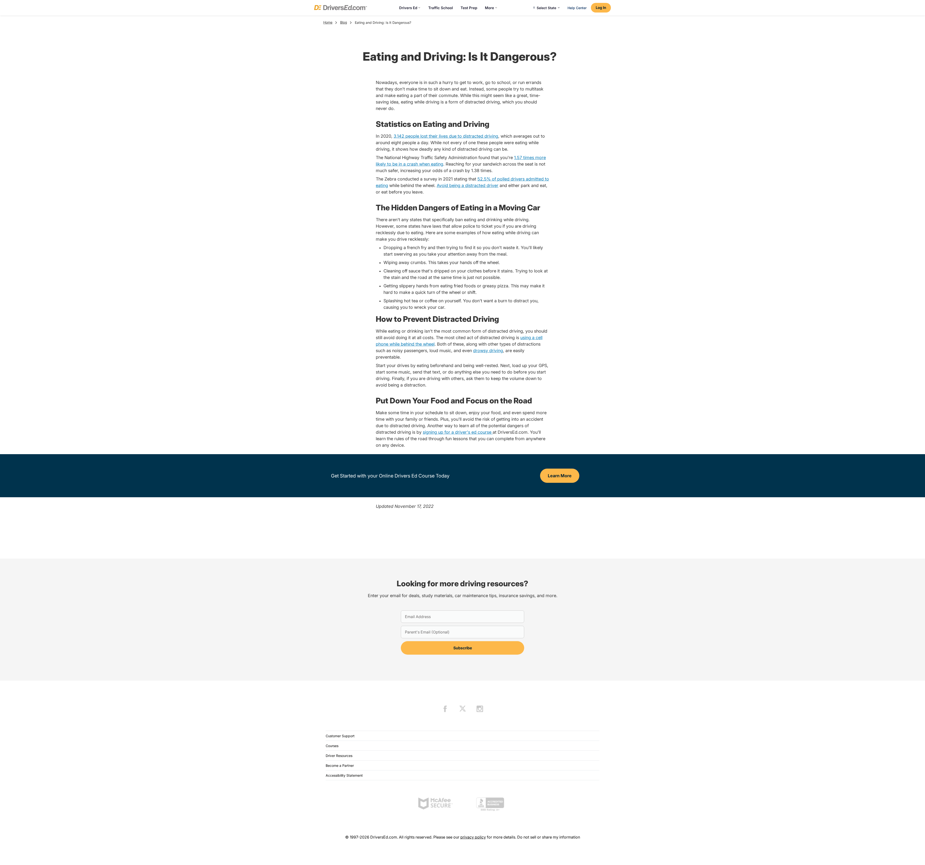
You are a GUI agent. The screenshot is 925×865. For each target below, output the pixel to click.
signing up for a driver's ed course (458, 432)
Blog (343, 22)
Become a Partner (340, 765)
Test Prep (469, 8)
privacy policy (473, 837)
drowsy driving (488, 350)
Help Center (577, 8)
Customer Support (340, 736)
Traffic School (440, 8)
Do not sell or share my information (548, 837)
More (489, 8)
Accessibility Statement (344, 775)
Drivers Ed (408, 8)
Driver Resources (339, 756)
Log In (601, 7)
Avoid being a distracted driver (467, 185)
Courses (332, 746)
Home (327, 22)
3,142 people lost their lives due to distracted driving (446, 136)
